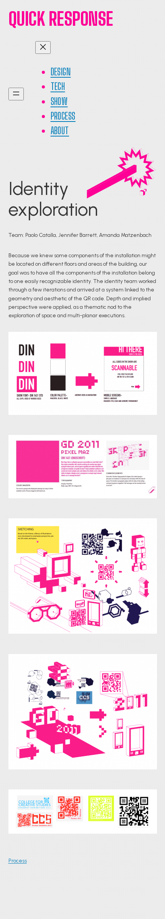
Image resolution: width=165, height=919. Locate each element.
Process (17, 860)
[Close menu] (43, 47)
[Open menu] (16, 94)
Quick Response (60, 19)
